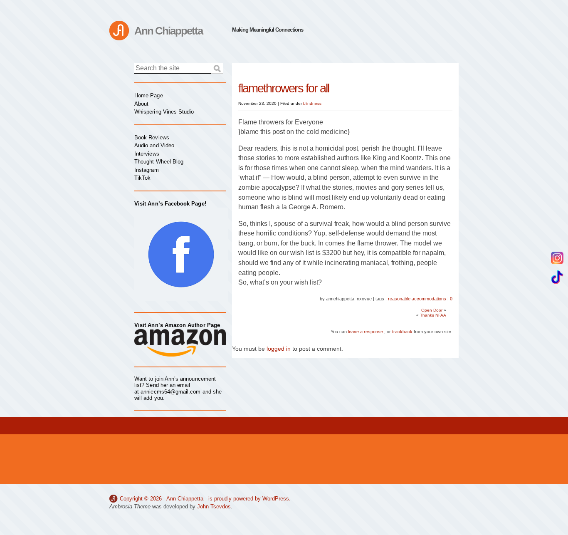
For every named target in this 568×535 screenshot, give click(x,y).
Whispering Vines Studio (164, 112)
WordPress (275, 498)
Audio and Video (154, 145)
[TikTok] (557, 277)
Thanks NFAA (433, 315)
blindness (312, 103)
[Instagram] (557, 258)
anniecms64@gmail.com (170, 392)
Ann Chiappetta (168, 31)
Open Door (431, 310)
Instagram (146, 170)
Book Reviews (151, 137)
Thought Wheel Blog (158, 162)
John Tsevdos (214, 506)
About (141, 104)
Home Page (148, 95)
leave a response (365, 331)
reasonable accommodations (417, 298)
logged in (279, 348)
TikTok (142, 178)
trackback (402, 331)
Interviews (146, 154)
